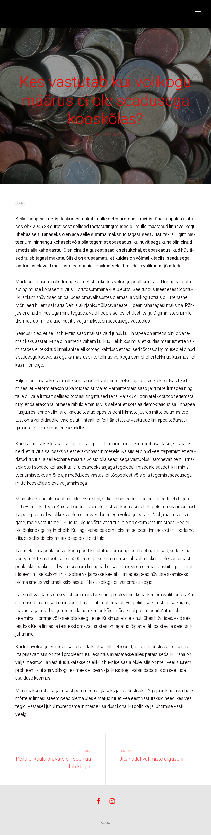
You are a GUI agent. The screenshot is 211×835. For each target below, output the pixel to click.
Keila (20, 203)
